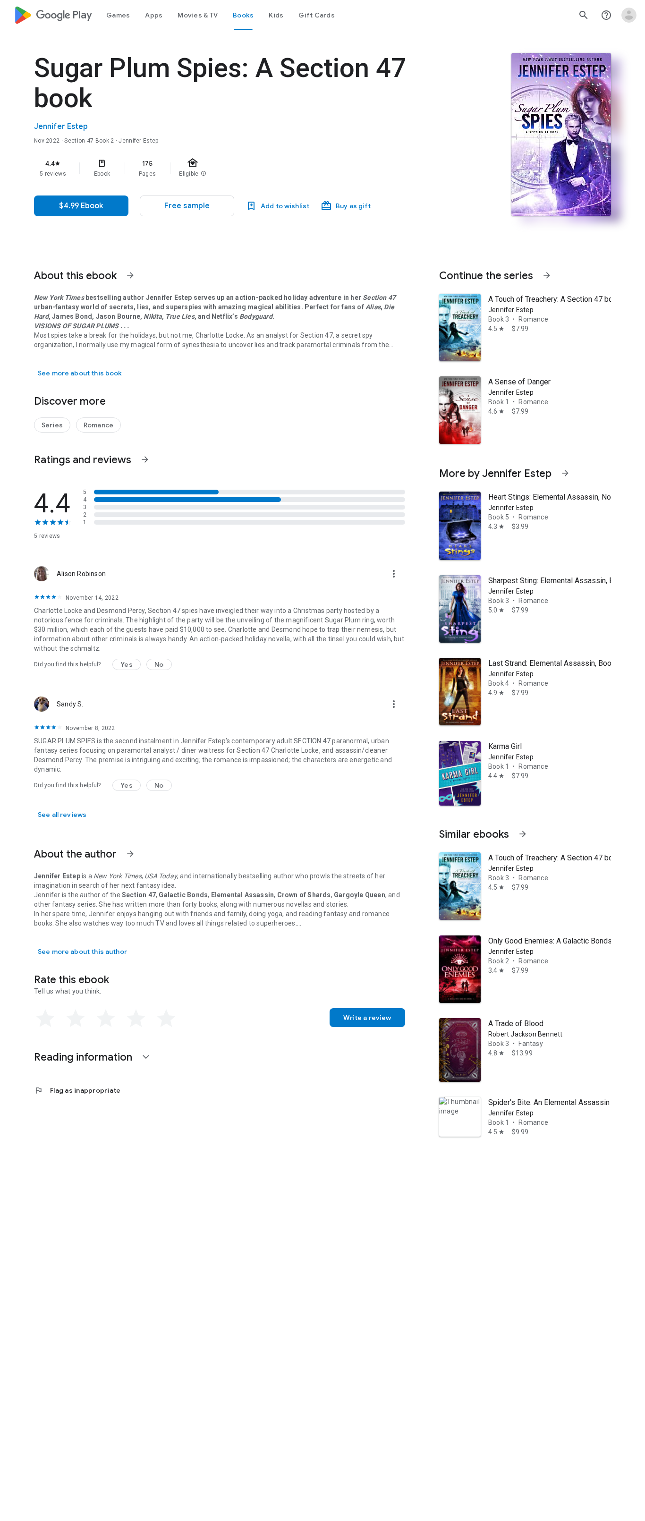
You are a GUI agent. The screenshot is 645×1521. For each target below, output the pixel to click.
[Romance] (98, 425)
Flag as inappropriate (77, 1090)
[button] (187, 206)
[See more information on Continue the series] (546, 275)
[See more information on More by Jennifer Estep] (565, 473)
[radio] (45, 1018)
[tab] (118, 15)
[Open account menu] (629, 15)
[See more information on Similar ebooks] (522, 834)
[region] (223, 168)
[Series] (52, 425)
